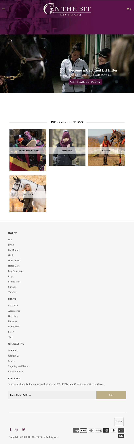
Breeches (12, 316)
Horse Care (14, 265)
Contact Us (13, 355)
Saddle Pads (14, 281)
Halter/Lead (14, 260)
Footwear (13, 321)
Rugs (10, 276)
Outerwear (13, 326)
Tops (10, 337)
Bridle (11, 244)
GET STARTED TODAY (85, 82)
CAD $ (119, 421)
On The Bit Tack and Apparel (43, 437)
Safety (11, 331)
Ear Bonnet (14, 250)
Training (12, 292)
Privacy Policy (15, 371)
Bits (10, 239)
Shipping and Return (18, 366)
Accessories (14, 311)
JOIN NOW (86, 102)
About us (12, 350)
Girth (10, 255)
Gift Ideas (13, 305)
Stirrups (12, 287)
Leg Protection (15, 271)
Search (11, 361)
